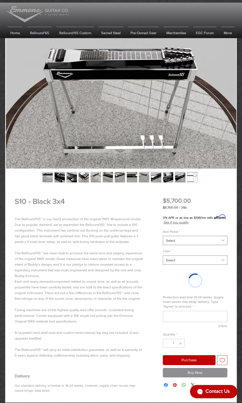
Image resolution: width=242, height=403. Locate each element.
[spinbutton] (173, 343)
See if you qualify (176, 222)
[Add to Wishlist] (222, 360)
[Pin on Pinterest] (175, 385)
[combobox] (195, 240)
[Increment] (181, 343)
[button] (39, 31)
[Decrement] (166, 343)
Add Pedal (171, 231)
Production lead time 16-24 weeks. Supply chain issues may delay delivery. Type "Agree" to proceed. (193, 301)
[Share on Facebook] (166, 385)
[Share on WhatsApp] (184, 385)
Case (167, 251)
